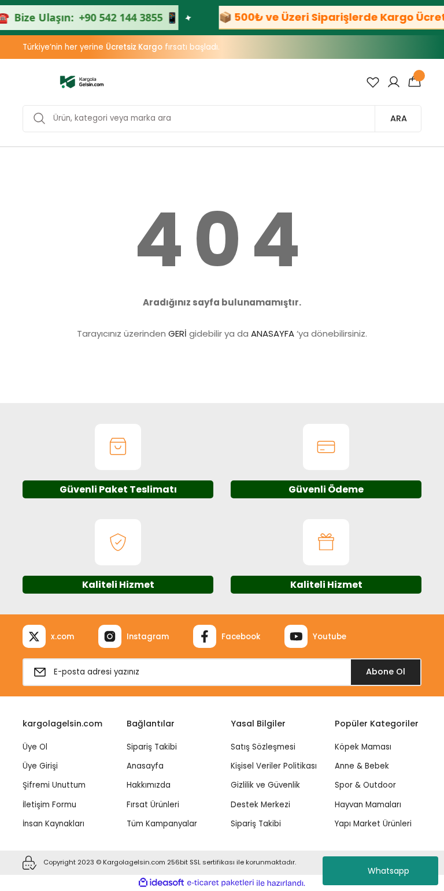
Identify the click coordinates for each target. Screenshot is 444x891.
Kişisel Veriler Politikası (274, 765)
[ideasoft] (161, 883)
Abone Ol (385, 671)
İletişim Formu (49, 804)
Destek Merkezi (260, 804)
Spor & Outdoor (365, 785)
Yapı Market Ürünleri (373, 823)
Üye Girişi (40, 765)
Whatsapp (388, 871)
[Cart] (414, 82)
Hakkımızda (149, 785)
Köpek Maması (363, 746)
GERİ (177, 333)
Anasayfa (145, 765)
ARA (398, 118)
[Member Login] (394, 82)
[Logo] (82, 81)
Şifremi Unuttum (54, 785)
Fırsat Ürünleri (153, 804)
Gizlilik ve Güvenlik (265, 785)
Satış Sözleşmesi (263, 746)
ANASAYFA (272, 333)
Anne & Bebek (362, 765)
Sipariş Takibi (152, 746)
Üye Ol (35, 746)
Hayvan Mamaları (368, 804)
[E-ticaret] (220, 883)
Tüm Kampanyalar (162, 823)
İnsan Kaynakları (53, 823)
